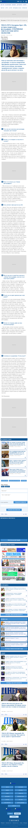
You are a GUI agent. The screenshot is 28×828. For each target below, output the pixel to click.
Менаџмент (3, 822)
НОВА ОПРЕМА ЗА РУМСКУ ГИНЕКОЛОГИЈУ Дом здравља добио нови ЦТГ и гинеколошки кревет (14, 610)
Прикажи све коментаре (14, 509)
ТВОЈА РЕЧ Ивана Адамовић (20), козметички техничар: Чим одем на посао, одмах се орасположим (14, 731)
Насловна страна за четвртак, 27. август (14, 564)
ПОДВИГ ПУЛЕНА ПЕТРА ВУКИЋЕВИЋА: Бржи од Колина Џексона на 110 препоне (14, 662)
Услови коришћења (4, 502)
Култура (7, 799)
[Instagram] (12, 820)
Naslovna (14, 816)
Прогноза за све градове (14, 540)
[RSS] (18, 820)
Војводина (7, 796)
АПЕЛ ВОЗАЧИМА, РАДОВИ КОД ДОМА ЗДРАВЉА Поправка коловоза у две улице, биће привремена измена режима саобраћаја (14, 634)
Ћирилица (17, 813)
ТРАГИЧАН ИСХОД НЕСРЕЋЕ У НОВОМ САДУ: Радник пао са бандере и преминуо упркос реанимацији (14, 644)
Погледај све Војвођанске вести (14, 614)
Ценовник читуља (16, 822)
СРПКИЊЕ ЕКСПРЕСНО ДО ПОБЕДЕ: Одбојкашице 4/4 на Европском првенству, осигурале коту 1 (14, 668)
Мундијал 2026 (17, 8)
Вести (2, 4)
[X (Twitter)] (14, 820)
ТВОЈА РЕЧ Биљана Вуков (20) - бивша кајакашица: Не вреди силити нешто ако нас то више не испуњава (14, 701)
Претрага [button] (23, 1)
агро (6, 8)
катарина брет (4, 480)
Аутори (21, 822)
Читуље (14, 805)
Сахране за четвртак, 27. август (14, 639)
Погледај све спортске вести (14, 682)
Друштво (19, 4)
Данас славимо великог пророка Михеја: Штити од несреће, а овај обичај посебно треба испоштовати (14, 463)
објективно (23, 480)
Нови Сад (21, 793)
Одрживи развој (20, 796)
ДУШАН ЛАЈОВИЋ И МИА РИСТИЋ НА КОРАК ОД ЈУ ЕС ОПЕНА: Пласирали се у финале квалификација (14, 657)
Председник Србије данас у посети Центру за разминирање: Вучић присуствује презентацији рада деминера (14, 472)
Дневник (6, 37)
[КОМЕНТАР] (6, 514)
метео (2, 8)
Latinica (10, 813)
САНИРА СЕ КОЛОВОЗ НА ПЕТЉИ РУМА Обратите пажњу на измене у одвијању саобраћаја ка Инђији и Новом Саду (14, 600)
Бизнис (14, 4)
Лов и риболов (7, 802)
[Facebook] (10, 820)
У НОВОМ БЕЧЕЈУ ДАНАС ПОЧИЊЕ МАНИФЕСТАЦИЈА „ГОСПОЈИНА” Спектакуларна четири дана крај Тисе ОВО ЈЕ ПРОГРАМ (14, 594)
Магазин (21, 799)
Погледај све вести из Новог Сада (14, 648)
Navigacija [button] (26, 1)
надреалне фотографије (14, 480)
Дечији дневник (20, 802)
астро (10, 8)
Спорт (24, 4)
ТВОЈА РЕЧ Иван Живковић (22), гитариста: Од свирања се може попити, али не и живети (14, 760)
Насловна (3, 20)
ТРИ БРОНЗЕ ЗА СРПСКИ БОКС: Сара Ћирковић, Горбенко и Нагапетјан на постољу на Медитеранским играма (14, 678)
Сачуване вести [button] (21, 1)
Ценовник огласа (8, 822)
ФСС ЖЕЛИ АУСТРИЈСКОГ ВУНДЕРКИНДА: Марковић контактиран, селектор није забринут (14, 673)
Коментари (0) (5, 38)
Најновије (8, 4)
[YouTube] (16, 820)
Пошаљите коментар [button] (20, 502)
